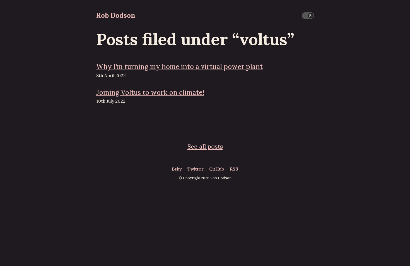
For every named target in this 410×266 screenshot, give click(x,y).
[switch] (308, 15)
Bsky (177, 169)
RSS (234, 169)
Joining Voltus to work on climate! (150, 92)
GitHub (216, 169)
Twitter (195, 169)
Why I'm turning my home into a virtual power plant (179, 66)
